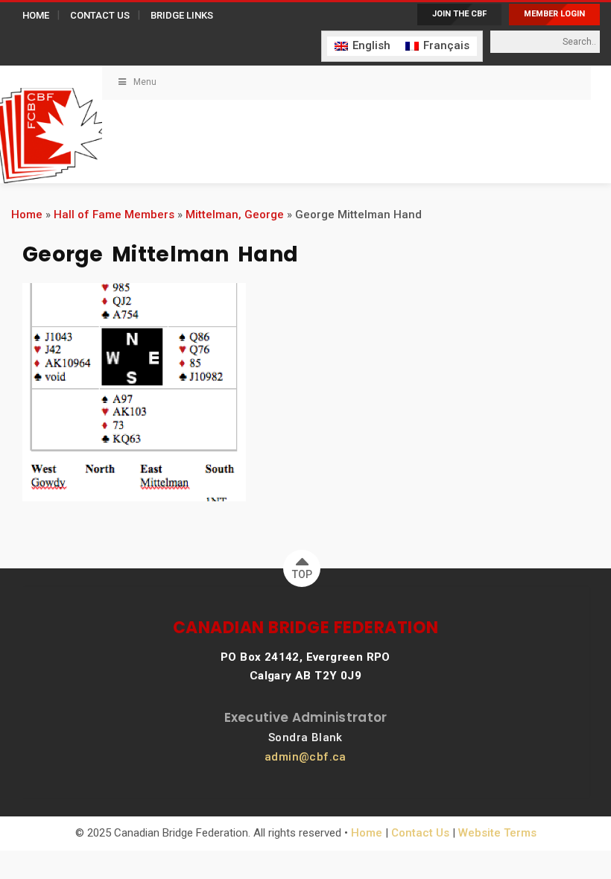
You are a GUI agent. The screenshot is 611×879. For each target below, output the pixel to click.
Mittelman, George (235, 214)
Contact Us (420, 833)
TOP (302, 574)
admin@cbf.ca (305, 757)
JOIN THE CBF (459, 14)
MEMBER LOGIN (554, 14)
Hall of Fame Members (114, 214)
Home (26, 214)
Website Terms (497, 833)
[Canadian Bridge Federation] (51, 124)
